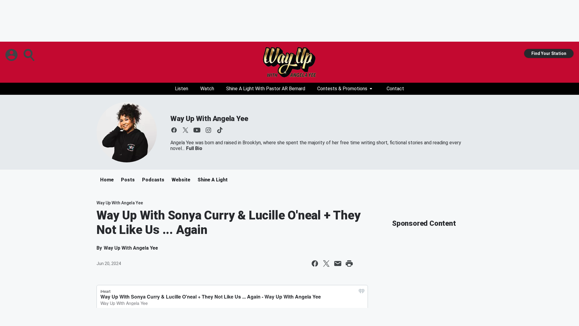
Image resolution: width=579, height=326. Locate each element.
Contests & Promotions (342, 88)
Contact (395, 88)
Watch (207, 88)
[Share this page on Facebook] (315, 263)
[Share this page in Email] (338, 263)
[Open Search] (30, 55)
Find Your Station (548, 53)
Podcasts (153, 180)
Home (107, 180)
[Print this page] (349, 263)
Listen (181, 88)
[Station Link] (289, 62)
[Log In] (12, 55)
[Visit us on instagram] (208, 130)
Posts (128, 180)
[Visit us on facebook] (174, 130)
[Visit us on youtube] (197, 130)
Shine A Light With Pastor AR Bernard (265, 88)
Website (181, 180)
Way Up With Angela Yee (209, 118)
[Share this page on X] (326, 263)
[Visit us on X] (185, 130)
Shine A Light (213, 180)
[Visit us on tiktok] (219, 130)
